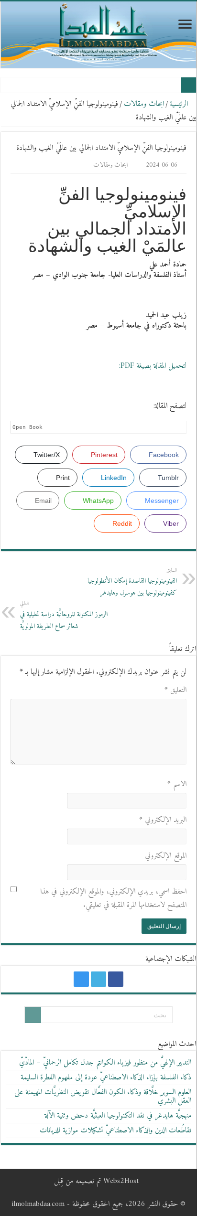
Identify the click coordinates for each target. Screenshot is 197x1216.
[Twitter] (98, 979)
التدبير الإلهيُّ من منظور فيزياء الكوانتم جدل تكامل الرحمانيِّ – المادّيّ (105, 1062)
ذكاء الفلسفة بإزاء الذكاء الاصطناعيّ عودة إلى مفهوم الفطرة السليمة (106, 1077)
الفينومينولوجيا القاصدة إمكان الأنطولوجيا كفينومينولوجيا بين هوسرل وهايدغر (132, 582)
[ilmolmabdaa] (98, 34)
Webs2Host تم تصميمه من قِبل (96, 1181)
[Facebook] (115, 979)
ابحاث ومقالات (144, 104)
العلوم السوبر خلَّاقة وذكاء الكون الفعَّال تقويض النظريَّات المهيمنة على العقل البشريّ (102, 1097)
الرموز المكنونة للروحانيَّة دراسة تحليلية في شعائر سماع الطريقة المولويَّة (64, 615)
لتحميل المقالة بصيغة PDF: (152, 366)
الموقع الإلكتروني (165, 856)
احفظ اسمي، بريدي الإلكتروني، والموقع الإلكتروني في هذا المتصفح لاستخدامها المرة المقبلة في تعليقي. (113, 898)
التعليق (175, 690)
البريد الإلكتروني (162, 820)
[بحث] (33, 1015)
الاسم (176, 784)
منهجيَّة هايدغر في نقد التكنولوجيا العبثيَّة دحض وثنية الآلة (117, 1115)
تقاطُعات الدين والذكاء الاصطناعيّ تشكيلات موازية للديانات (115, 1130)
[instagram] (81, 979)
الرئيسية (180, 104)
